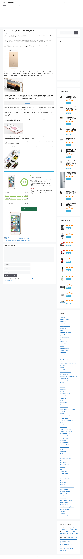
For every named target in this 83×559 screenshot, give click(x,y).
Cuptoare (62, 391)
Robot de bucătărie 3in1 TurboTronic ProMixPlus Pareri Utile (69, 533)
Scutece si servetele (65, 502)
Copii (58, 1)
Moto (61, 469)
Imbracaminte (63, 427)
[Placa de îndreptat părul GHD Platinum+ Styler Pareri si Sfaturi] (61, 193)
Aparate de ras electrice (66, 332)
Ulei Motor (62, 511)
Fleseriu (62, 541)
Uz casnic (62, 513)
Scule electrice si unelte (66, 500)
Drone (61, 400)
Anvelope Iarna (63, 328)
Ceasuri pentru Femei (65, 372)
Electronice (75, 1)
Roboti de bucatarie (65, 491)
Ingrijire (61, 449)
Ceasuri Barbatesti (64, 369)
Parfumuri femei (64, 480)
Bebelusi (62, 346)
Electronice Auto (64, 407)
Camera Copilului (64, 350)
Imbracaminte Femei (65, 436)
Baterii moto (63, 343)
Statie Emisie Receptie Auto (67, 507)
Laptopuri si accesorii (65, 458)
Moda (42, 1)
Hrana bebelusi (64, 418)
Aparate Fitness (64, 335)
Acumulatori (63, 317)
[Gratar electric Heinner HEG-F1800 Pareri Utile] (61, 118)
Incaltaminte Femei (64, 447)
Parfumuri (62, 476)
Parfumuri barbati (64, 478)
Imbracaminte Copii (65, 433)
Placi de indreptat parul (66, 482)
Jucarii (61, 456)
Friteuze (62, 413)
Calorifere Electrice (64, 348)
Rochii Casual (63, 493)
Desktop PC (63, 398)
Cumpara (68, 102)
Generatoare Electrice (65, 416)
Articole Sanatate (64, 337)
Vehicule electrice (64, 515)
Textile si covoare (64, 509)
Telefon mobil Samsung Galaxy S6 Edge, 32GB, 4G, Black (17, 240)
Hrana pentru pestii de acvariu (67, 420)
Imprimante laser (64, 438)
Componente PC (66, 1)
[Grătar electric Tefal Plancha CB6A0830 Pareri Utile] (61, 97)
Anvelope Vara (63, 330)
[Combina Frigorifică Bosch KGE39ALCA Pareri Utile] (62, 187)
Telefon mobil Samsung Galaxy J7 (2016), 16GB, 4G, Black (18, 238)
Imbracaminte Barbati (65, 429)
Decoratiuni (63, 396)
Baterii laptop (63, 341)
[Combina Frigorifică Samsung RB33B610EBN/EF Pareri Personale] (61, 205)
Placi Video (62, 484)
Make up (62, 460)
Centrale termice (64, 374)
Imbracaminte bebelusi (66, 431)
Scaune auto (63, 498)
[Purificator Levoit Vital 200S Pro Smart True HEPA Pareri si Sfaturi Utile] (61, 163)
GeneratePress (50, 557)
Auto (48, 1)
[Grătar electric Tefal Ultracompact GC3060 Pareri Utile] (61, 108)
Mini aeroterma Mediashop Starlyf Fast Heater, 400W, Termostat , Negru (68, 543)
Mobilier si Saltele (64, 464)
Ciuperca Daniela (64, 546)
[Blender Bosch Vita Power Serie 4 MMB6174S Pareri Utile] (61, 151)
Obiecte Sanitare (64, 473)
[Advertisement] (41, 17)
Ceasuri (62, 367)
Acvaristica (62, 323)
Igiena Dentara (63, 424)
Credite (54, 1)
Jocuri (61, 453)
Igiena (61, 422)
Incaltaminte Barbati (65, 442)
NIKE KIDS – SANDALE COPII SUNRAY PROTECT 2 (68, 548)
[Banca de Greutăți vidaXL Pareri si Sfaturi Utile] (61, 141)
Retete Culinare (64, 489)
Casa (27, 1)
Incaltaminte (63, 440)
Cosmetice (20, 1)
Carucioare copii (64, 359)
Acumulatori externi (65, 321)
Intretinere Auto (64, 451)
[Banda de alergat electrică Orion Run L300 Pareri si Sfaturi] (61, 129)
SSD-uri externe (64, 504)
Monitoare (62, 467)
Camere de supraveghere (66, 355)
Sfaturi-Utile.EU (8, 2)
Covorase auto (63, 389)
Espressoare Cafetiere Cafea (67, 409)
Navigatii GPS (63, 471)
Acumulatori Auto (64, 319)
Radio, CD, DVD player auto (67, 487)
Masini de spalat (64, 462)
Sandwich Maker (64, 496)
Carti (61, 357)
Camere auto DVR (64, 352)
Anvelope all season (65, 326)
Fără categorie (63, 411)
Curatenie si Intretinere (66, 393)
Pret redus (27, 103)
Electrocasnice (34, 1)
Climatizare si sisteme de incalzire (68, 376)
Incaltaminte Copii (64, 444)
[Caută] (76, 32)
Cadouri (19, 5)
